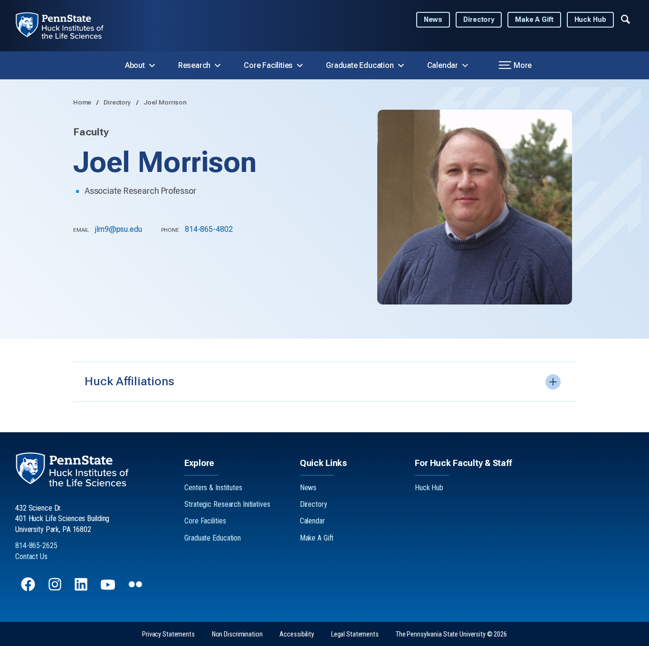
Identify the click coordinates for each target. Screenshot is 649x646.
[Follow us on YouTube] (109, 588)
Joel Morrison (165, 102)
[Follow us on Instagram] (55, 588)
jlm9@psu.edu (118, 229)
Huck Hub (590, 20)
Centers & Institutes (213, 487)
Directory (478, 20)
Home (83, 102)
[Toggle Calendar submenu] (465, 65)
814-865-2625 (36, 545)
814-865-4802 (209, 229)
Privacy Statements (168, 634)
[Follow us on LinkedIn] (82, 588)
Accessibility (296, 634)
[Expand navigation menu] (625, 18)
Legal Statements (355, 634)
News (433, 20)
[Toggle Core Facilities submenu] (299, 65)
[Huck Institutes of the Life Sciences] (67, 25)
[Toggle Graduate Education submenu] (401, 65)
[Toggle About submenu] (152, 65)
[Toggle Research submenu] (217, 65)
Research (194, 65)
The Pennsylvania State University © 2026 (451, 634)
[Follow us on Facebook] (29, 588)
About (135, 65)
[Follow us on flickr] (136, 588)
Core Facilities (268, 65)
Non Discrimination (237, 634)
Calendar (442, 65)
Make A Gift (534, 20)
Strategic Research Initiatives (227, 504)
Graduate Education (359, 65)
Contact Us (31, 556)
